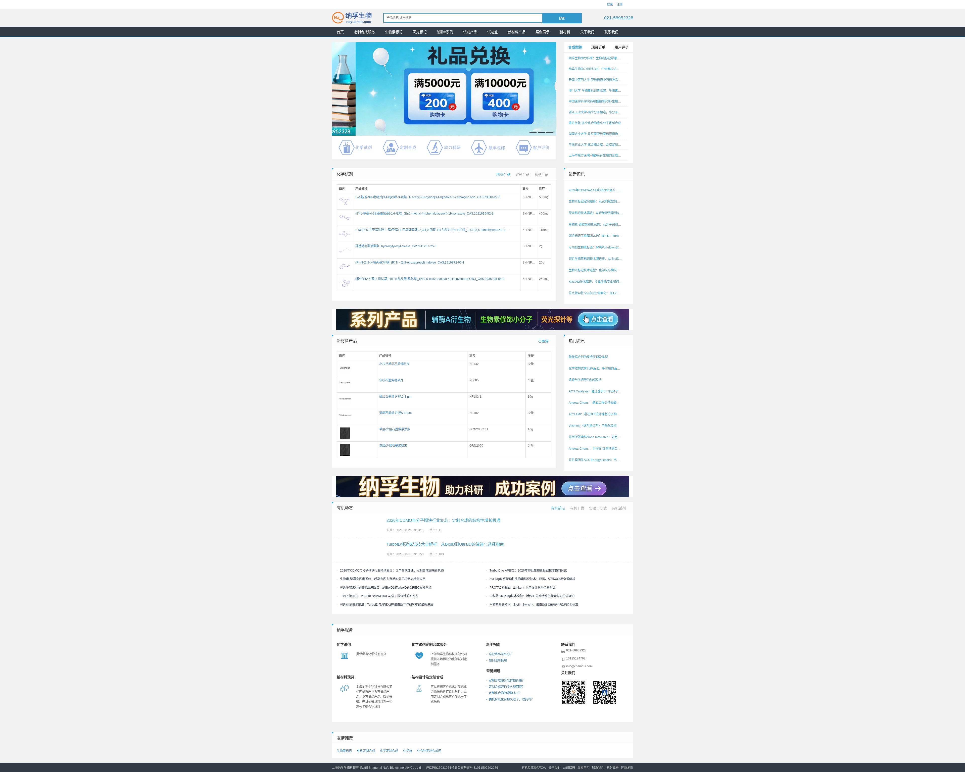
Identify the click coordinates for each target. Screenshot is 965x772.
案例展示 (543, 32)
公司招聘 (569, 767)
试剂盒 (492, 32)
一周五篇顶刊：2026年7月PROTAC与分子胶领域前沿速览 (379, 596)
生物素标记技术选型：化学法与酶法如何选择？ (595, 270)
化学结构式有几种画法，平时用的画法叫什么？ (595, 368)
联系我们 (611, 32)
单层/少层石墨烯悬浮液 (394, 429)
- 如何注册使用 (496, 660)
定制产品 (522, 174)
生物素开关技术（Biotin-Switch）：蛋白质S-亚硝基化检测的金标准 (534, 604)
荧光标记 (420, 32)
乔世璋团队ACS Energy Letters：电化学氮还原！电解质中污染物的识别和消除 (595, 460)
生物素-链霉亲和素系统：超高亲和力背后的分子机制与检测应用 (382, 579)
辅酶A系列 (445, 32)
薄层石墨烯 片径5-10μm (395, 413)
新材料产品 (516, 32)
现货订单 (598, 47)
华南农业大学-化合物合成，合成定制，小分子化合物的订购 (595, 144)
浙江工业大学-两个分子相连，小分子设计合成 (595, 112)
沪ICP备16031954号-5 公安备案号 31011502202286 (462, 767)
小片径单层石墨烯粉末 (394, 364)
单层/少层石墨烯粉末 (393, 445)
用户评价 (622, 47)
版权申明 (583, 767)
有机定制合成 (366, 751)
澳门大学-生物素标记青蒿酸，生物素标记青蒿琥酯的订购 (595, 90)
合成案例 (575, 47)
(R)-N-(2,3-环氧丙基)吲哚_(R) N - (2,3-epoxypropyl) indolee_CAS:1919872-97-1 (409, 262)
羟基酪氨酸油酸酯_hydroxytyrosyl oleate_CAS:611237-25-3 (396, 246)
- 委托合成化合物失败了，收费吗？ (510, 699)
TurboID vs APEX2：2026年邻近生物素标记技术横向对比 (528, 570)
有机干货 (577, 508)
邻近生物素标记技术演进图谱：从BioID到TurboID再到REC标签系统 (385, 587)
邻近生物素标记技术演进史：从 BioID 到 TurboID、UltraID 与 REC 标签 (595, 259)
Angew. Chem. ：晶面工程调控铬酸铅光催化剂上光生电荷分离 (595, 402)
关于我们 (587, 32)
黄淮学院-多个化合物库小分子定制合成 (595, 123)
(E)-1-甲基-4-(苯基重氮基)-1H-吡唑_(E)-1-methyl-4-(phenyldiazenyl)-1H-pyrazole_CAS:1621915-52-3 (424, 213)
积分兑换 (613, 767)
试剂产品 (470, 32)
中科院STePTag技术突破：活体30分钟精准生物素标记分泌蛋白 (532, 596)
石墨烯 (543, 341)
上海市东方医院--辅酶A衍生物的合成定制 (595, 155)
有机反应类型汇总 (534, 767)
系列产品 (542, 174)
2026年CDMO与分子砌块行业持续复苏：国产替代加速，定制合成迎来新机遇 (392, 570)
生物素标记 (394, 32)
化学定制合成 (389, 751)
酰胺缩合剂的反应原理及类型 (588, 357)
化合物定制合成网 (429, 751)
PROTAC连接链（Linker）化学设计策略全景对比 (523, 587)
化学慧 (407, 751)
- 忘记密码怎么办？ (499, 654)
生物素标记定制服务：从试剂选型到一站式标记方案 (595, 201)
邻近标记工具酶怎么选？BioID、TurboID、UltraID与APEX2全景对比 (595, 236)
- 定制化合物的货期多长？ (504, 693)
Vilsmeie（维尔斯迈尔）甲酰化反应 (593, 426)
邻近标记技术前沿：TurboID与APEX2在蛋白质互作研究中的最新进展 (386, 604)
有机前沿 (558, 508)
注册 (620, 4)
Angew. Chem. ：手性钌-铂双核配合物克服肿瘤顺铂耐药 (595, 448)
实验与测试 (598, 508)
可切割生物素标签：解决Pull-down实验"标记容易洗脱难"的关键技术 (595, 247)
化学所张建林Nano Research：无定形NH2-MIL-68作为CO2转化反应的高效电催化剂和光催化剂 (595, 437)
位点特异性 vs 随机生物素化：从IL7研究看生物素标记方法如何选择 (595, 293)
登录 (610, 4)
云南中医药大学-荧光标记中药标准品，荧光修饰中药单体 (595, 80)
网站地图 (627, 767)
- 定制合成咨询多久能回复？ (505, 687)
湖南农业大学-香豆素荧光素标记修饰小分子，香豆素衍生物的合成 (595, 134)
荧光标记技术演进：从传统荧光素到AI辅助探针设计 (595, 213)
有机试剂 (619, 508)
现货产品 (503, 174)
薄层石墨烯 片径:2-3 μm (395, 396)
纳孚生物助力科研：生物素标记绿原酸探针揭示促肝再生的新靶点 (595, 58)
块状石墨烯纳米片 (391, 380)
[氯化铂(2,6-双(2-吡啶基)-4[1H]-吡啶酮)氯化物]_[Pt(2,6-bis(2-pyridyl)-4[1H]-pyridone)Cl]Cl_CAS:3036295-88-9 (429, 279)
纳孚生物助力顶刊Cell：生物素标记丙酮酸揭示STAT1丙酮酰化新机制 (595, 69)
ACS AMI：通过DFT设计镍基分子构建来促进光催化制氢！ (595, 414)
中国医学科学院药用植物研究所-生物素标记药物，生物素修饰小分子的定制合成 (595, 101)
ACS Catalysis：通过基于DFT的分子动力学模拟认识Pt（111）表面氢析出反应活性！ (595, 391)
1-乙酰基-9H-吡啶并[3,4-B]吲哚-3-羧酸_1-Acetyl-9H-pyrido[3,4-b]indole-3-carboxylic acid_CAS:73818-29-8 (427, 197)
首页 (340, 32)
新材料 (565, 32)
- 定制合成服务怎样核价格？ (505, 680)
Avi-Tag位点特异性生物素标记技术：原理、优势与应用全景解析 (532, 579)
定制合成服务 (364, 32)
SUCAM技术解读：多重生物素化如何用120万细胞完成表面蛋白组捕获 (595, 282)
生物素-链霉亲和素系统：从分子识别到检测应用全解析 (595, 224)
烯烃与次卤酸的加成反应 (585, 380)
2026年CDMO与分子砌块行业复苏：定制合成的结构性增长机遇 (595, 190)
